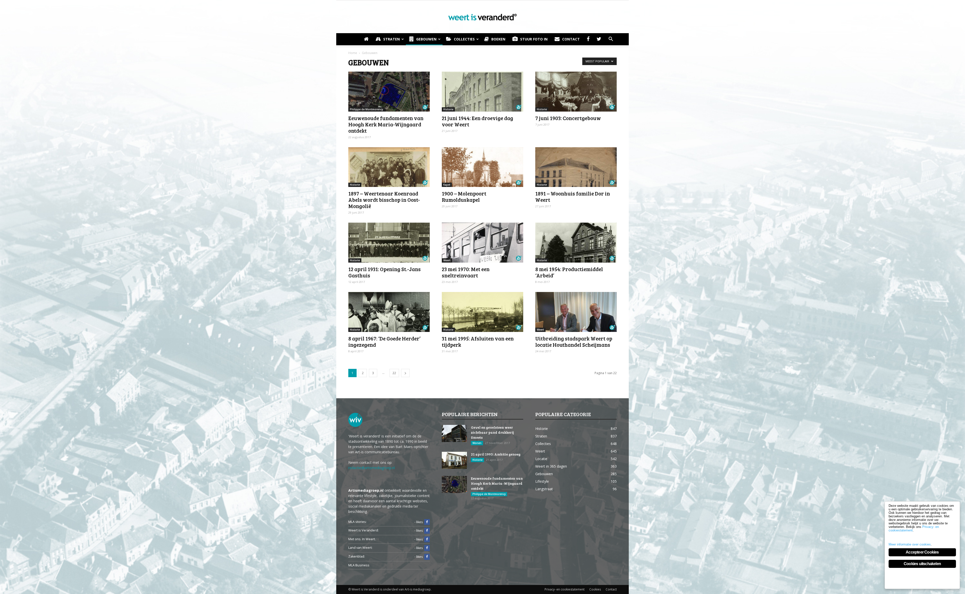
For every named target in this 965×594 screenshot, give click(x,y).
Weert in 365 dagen (551, 466)
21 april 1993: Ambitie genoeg (495, 454)
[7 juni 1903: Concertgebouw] (576, 92)
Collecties (464, 39)
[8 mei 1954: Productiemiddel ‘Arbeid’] (576, 243)
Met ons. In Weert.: (362, 539)
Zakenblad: (356, 556)
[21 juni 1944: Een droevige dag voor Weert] (482, 92)
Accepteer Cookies (922, 552)
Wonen (476, 443)
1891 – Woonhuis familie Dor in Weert (572, 196)
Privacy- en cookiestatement (565, 589)
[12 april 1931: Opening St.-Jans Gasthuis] (389, 243)
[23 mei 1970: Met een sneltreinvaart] (482, 243)
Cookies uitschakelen (922, 564)
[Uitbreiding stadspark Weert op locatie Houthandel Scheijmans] (576, 312)
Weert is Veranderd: (363, 530)
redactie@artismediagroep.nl (371, 467)
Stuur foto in (534, 39)
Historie (448, 109)
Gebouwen (426, 39)
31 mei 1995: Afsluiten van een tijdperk (478, 341)
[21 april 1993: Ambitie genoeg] (454, 460)
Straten (391, 39)
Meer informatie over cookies (910, 544)
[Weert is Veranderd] (482, 17)
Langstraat (544, 488)
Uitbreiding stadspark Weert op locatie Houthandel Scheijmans (573, 341)
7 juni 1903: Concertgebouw (568, 118)
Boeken (498, 39)
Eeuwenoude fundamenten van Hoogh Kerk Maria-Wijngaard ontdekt (385, 124)
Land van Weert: (360, 548)
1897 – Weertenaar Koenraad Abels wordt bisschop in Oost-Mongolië (384, 200)
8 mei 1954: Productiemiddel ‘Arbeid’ (569, 272)
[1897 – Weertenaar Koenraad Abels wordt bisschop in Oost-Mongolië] (389, 167)
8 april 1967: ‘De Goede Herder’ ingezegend (384, 341)
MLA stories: (357, 522)
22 (394, 373)
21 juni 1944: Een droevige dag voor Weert (477, 121)
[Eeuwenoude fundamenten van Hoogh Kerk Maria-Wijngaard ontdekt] (389, 92)
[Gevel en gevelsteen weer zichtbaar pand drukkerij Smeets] (454, 433)
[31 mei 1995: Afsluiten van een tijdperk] (482, 312)
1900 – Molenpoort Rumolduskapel (464, 196)
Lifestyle (542, 481)
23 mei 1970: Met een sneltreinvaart (466, 272)
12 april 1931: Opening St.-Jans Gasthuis (384, 272)
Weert (447, 260)
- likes (418, 522)
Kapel (446, 184)
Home (352, 53)
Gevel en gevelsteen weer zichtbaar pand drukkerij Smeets (492, 432)
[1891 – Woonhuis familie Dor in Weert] (576, 167)
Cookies (595, 589)
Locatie (541, 458)
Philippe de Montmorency (366, 109)
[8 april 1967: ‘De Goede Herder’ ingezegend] (389, 312)
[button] (611, 39)
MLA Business (358, 565)
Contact (571, 39)
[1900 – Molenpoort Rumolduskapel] (482, 167)
